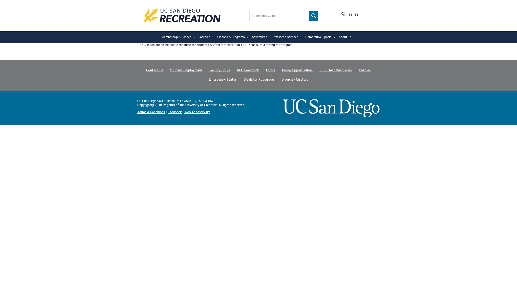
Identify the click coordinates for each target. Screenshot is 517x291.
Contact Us (154, 70)
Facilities (204, 37)
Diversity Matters (295, 79)
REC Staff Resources (335, 70)
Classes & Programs (231, 37)
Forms (270, 70)
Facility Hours (219, 70)
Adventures (259, 37)
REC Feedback (248, 70)
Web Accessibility (197, 112)
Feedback (175, 112)
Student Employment (186, 70)
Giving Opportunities (297, 70)
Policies (365, 70)
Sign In (349, 14)
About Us (345, 37)
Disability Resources (259, 79)
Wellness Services (286, 37)
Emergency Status (223, 79)
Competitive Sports (318, 37)
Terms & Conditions (151, 112)
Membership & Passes (176, 37)
